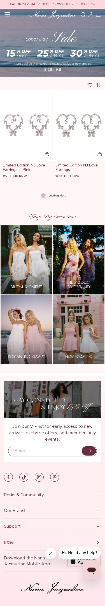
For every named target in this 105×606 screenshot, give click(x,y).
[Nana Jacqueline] (52, 14)
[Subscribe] (89, 450)
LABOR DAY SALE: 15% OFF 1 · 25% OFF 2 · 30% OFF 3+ (52, 4)
